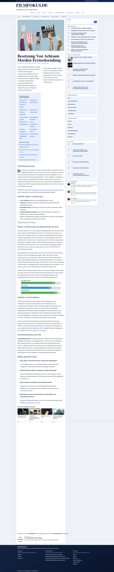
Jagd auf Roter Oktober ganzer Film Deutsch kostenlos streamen (80, 150)
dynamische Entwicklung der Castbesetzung (47, 190)
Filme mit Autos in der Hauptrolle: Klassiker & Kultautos (79, 50)
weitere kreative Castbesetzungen (34, 247)
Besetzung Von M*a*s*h (78, 143)
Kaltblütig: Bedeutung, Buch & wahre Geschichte (83, 30)
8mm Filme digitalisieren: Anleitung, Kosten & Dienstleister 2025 (24, 134)
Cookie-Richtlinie (70, 12)
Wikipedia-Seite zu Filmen (32, 403)
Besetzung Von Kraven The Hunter (28, 159)
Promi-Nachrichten (55, 16)
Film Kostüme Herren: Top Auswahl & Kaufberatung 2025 (78, 46)
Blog (83, 12)
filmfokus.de (32, 5)
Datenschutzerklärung (59, 12)
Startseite (32, 12)
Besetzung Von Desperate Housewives (23, 112)
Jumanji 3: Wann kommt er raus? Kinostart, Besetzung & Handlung (79, 42)
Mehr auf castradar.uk (39, 330)
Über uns (38, 12)
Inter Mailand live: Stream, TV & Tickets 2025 (82, 39)
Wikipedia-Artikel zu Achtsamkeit (27, 257)
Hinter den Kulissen (45, 16)
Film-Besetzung (36, 16)
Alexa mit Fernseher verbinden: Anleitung (81, 28)
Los (95, 21)
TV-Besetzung (64, 16)
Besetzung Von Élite (77, 155)
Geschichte (50, 12)
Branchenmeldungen (26, 16)
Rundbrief (78, 12)
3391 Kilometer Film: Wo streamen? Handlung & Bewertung (81, 174)
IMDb (30, 328)
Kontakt (44, 12)
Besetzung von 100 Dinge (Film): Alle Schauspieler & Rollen (79, 33)
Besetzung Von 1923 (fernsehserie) (81, 161)
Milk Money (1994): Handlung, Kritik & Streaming (83, 37)
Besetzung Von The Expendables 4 (81, 167)
